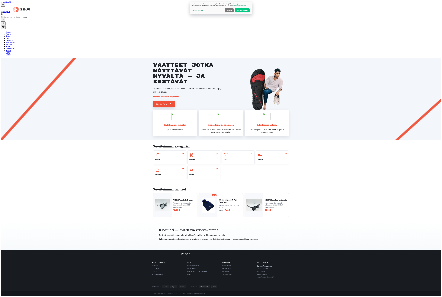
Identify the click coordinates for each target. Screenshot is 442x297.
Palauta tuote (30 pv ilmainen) (197, 271)
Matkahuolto (204, 287)
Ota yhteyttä (156, 268)
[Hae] (3, 20)
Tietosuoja (225, 271)
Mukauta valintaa (197, 10)
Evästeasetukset (227, 274)
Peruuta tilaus (191, 268)
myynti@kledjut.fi (263, 274)
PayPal (174, 287)
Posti (214, 287)
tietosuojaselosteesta (239, 6)
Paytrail (182, 287)
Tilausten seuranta (193, 266)
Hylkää (229, 10)
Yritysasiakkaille (157, 274)
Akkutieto (155, 266)
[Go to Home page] (17, 12)
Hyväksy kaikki (242, 10)
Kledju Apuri (162, 104)
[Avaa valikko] (3, 5)
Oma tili (154, 271)
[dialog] (221, 8)
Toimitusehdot (226, 268)
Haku (25, 17)
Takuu (189, 274)
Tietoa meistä (226, 266)
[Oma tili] (3, 23)
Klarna (165, 287)
